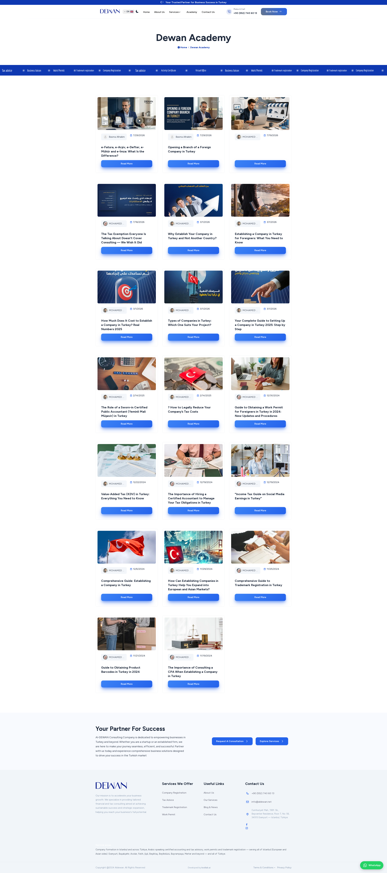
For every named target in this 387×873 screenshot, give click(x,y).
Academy (192, 12)
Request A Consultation (230, 741)
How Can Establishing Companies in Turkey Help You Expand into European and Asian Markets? (193, 585)
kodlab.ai (206, 867)
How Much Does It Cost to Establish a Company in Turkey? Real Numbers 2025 (126, 325)
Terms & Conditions (263, 867)
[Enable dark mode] (137, 12)
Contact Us (208, 12)
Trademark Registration (174, 807)
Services (174, 12)
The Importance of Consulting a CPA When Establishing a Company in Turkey (193, 672)
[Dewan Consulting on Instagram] (246, 827)
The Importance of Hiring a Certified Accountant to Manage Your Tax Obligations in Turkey (191, 498)
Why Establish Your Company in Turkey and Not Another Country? (192, 236)
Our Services (210, 800)
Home (146, 12)
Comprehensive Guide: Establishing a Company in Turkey (126, 583)
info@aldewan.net (262, 802)
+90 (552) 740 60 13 (245, 13)
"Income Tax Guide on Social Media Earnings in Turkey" (259, 496)
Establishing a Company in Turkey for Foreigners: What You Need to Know (259, 238)
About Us (159, 12)
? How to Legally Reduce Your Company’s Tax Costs (189, 409)
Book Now (272, 11)
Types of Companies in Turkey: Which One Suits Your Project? (189, 323)
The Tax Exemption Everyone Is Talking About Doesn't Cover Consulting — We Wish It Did (123, 238)
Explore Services (269, 741)
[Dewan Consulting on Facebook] (246, 824)
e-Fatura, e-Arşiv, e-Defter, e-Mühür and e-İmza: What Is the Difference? (122, 151)
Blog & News (211, 807)
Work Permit (168, 814)
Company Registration (174, 792)
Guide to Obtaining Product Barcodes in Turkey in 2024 (120, 670)
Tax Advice (168, 800)
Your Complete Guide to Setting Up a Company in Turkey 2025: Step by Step (260, 325)
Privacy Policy (284, 867)
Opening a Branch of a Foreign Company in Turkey (189, 149)
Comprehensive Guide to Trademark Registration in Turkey (258, 583)
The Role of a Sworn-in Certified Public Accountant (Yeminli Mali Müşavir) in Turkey (124, 412)
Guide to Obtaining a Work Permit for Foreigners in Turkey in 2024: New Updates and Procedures (259, 412)
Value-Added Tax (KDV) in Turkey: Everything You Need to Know (125, 496)
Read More (127, 163)
